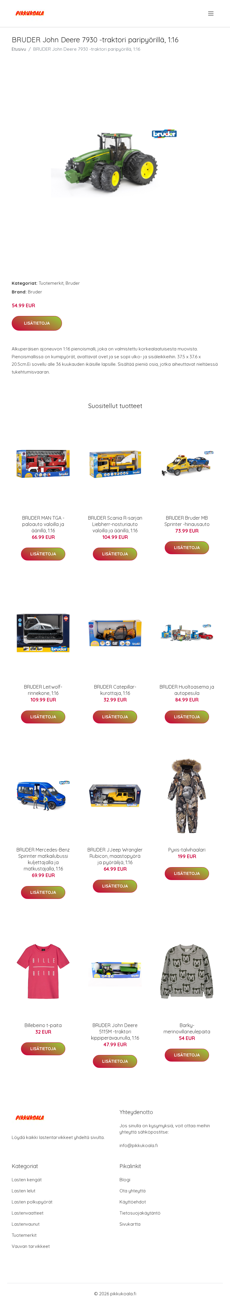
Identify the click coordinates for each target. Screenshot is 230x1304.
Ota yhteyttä (132, 1191)
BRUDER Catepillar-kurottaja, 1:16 (115, 690)
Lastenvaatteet (27, 1213)
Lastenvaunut (26, 1224)
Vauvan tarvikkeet (31, 1246)
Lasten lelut (23, 1191)
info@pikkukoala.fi (138, 1145)
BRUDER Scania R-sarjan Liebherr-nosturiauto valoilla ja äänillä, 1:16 (115, 524)
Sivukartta (129, 1224)
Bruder (73, 283)
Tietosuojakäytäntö (140, 1213)
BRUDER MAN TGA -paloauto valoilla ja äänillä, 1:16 (43, 524)
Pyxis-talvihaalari (186, 850)
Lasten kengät (27, 1179)
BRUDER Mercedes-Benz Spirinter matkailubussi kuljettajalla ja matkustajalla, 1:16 (43, 859)
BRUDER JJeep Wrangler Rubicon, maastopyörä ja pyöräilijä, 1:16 (115, 856)
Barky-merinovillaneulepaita (187, 1028)
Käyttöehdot (132, 1202)
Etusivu (19, 49)
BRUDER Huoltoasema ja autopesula (187, 690)
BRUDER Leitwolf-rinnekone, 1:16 (43, 690)
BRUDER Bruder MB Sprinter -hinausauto (187, 521)
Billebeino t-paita (43, 1025)
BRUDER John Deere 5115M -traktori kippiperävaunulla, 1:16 (115, 1031)
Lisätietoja (37, 323)
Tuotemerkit (51, 283)
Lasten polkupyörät (32, 1202)
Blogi (124, 1179)
